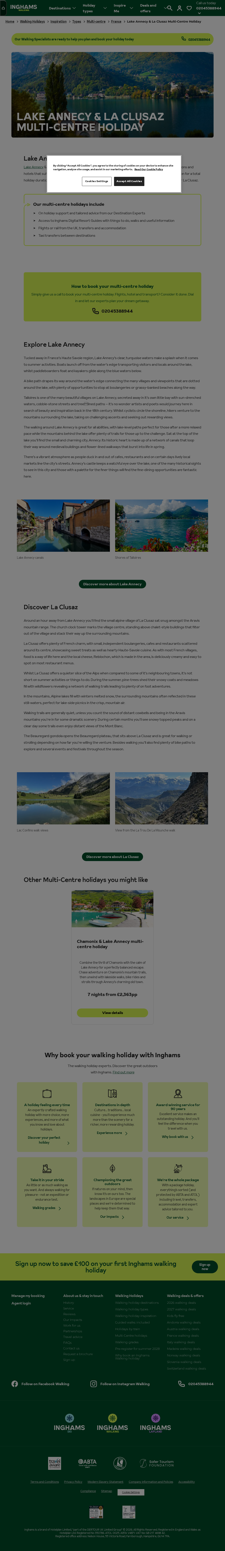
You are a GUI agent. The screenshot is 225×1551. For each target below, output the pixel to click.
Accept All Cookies (129, 181)
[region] (114, 174)
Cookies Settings (96, 181)
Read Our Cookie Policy (148, 169)
